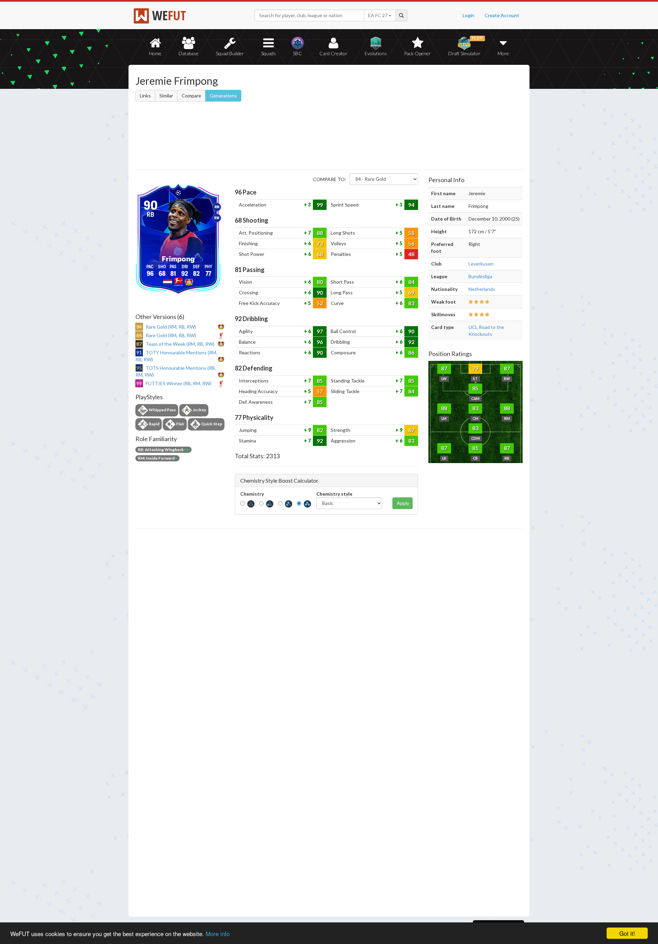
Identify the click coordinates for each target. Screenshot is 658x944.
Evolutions (376, 53)
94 (411, 204)
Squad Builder (230, 53)
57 (320, 391)
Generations (223, 95)
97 (320, 331)
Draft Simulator (465, 46)
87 (444, 368)
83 (411, 303)
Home (155, 53)
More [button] (503, 53)
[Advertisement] (395, 118)
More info (218, 933)
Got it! (627, 933)
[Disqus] (329, 723)
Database (188, 53)
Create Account (502, 15)
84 (411, 282)
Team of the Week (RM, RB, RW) (180, 344)
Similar (166, 95)
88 (320, 232)
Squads (268, 53)
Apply (403, 503)
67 (411, 430)
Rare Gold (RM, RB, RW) (171, 327)
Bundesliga (480, 276)
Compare (191, 95)
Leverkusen (481, 264)
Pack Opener (417, 53)
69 (411, 292)
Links (145, 95)
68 (320, 254)
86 (411, 352)
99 (320, 204)
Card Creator (333, 53)
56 (411, 243)
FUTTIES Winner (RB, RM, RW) (178, 383)
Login (468, 15)
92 (411, 342)
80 (320, 282)
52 (320, 303)
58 (411, 232)
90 (320, 292)
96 (320, 342)
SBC (297, 53)
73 (320, 243)
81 (475, 448)
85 (320, 380)
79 (475, 368)
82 (320, 430)
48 (411, 254)
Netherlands (481, 289)
